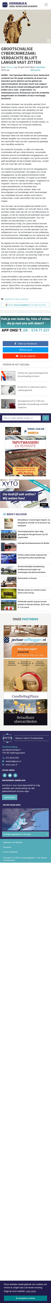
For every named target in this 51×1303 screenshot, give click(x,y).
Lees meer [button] (31, 1291)
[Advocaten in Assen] (9, 582)
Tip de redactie (27, 356)
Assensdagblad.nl (18, 3)
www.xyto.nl (11, 764)
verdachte (8, 299)
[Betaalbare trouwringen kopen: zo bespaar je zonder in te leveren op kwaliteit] (9, 523)
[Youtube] (10, 775)
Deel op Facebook (27, 343)
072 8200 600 (12, 758)
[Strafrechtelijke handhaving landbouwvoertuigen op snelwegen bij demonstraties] (9, 570)
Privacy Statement (10, 852)
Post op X (27, 349)
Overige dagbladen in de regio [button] (17, 834)
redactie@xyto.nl (13, 761)
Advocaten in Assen (27, 578)
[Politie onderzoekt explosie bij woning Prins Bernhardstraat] (9, 558)
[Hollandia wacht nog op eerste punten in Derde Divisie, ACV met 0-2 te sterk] (9, 605)
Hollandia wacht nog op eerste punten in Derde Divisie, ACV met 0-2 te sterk (34, 604)
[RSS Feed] (15, 775)
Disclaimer (7, 847)
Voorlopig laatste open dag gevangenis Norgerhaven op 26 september (33, 534)
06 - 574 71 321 (36, 330)
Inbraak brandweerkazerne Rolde (33, 543)
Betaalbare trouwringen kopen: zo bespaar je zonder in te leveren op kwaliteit (34, 523)
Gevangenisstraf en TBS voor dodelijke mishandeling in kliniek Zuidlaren (33, 404)
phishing (24, 299)
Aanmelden (9, 797)
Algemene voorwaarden (12, 842)
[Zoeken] (45, 418)
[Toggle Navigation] (46, 5)
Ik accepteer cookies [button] (25, 1298)
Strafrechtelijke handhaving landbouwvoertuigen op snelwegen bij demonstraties (32, 569)
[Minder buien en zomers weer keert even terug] (9, 593)
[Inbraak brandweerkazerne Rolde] (9, 547)
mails (16, 299)
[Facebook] (4, 775)
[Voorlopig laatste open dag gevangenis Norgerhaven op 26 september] (9, 535)
